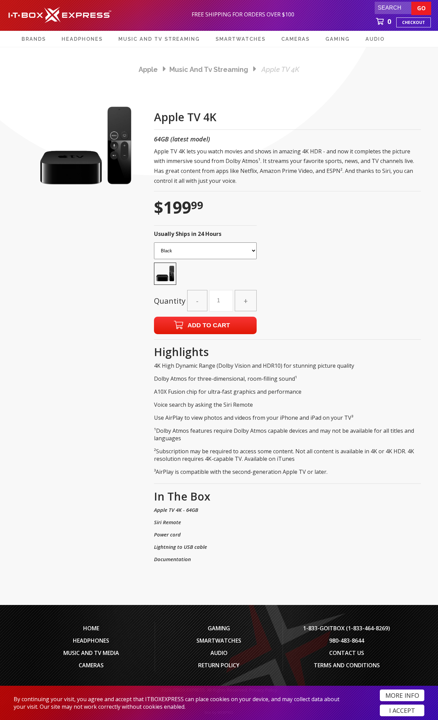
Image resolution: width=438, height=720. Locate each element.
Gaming (219, 628)
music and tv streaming (208, 69)
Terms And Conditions (347, 665)
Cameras (91, 665)
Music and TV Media (91, 653)
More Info (402, 695)
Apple (148, 69)
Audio (219, 653)
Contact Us (346, 653)
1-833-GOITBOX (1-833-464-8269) (346, 628)
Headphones (91, 640)
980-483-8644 (346, 640)
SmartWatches (218, 640)
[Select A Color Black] (205, 266)
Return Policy (219, 665)
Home (91, 628)
